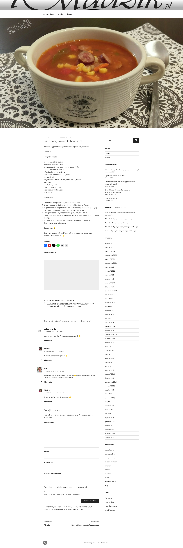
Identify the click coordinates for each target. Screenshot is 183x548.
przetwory (108, 470)
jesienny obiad (71, 303)
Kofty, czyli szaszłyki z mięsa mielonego (124, 227)
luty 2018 (108, 414)
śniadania (108, 474)
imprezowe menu (111, 458)
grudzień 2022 (110, 259)
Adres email (49, 462)
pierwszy (84, 305)
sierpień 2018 (109, 390)
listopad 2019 (109, 330)
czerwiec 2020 (110, 303)
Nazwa (47, 451)
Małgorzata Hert (50, 329)
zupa (64, 306)
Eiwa (106, 212)
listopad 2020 (109, 287)
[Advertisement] (71, 275)
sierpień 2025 (109, 243)
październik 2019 (111, 334)
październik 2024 (111, 255)
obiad (61, 305)
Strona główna (48, 14)
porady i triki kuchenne (112, 462)
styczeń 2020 (109, 322)
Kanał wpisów (109, 502)
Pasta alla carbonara (112, 198)
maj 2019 (108, 354)
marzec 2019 (109, 362)
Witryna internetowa (52, 474)
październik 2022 (111, 263)
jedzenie (60, 303)
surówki (107, 478)
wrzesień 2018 (110, 386)
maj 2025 (108, 247)
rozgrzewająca (54, 306)
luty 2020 (108, 318)
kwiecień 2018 (110, 406)
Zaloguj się (108, 498)
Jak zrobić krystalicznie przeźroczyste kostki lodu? (122, 170)
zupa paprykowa (74, 306)
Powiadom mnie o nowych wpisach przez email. (62, 495)
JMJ (45, 368)
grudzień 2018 (110, 374)
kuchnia (83, 303)
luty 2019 (108, 366)
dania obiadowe (54, 300)
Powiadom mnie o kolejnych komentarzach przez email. (65, 487)
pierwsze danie (72, 305)
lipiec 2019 (108, 346)
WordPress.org (110, 510)
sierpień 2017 (109, 437)
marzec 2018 (109, 410)
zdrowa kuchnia (110, 481)
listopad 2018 (109, 378)
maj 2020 (108, 307)
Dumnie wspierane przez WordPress (96, 543)
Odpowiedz (48, 340)
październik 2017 (110, 429)
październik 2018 (111, 382)
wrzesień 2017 (110, 433)
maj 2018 (108, 402)
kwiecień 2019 (110, 358)
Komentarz (49, 423)
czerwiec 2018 (110, 398)
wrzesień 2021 (110, 271)
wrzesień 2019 (110, 338)
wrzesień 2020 (110, 295)
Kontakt (69, 14)
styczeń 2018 (109, 417)
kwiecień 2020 (110, 311)
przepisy (65, 300)
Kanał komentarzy (111, 506)
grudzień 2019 (110, 326)
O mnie (60, 14)
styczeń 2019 (109, 370)
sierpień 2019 (109, 342)
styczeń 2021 (109, 279)
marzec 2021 (109, 275)
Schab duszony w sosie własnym (122, 219)
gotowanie (51, 303)
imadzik (69, 138)
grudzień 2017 (110, 422)
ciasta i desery (110, 450)
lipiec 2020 (109, 299)
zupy (72, 300)
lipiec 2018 (108, 394)
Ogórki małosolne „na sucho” (115, 176)
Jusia (106, 231)
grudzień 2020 (110, 283)
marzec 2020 (109, 314)
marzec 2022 (109, 267)
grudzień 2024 (110, 251)
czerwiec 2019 (110, 350)
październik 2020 (111, 291)
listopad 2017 (109, 425)
